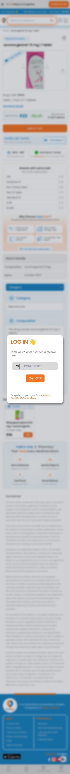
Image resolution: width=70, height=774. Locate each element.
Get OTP (35, 378)
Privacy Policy (29, 398)
